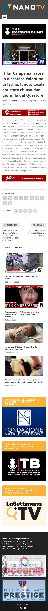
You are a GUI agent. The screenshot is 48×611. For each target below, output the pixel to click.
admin (14, 101)
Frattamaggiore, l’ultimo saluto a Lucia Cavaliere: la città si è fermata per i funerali (22, 314)
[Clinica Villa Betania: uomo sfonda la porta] (24, 262)
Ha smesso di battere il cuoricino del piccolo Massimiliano (21, 348)
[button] (24, 31)
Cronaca (35, 101)
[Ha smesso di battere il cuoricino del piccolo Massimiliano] (24, 333)
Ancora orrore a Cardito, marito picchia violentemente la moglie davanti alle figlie (24, 381)
